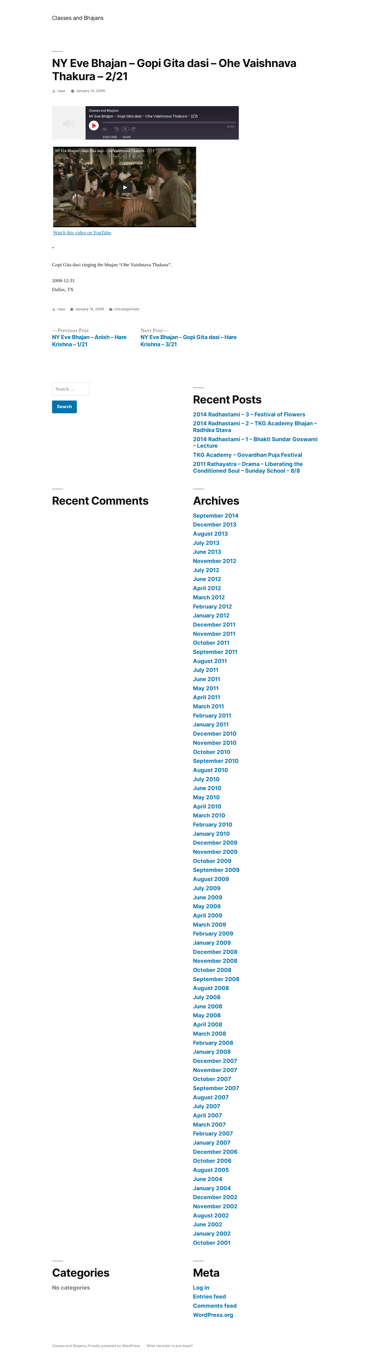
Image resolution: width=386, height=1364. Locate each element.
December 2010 (215, 733)
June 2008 (207, 1006)
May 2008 (207, 1015)
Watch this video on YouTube (82, 232)
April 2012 (207, 588)
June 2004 (207, 1179)
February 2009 (213, 933)
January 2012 (211, 615)
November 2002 (215, 1206)
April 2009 (207, 915)
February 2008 (213, 1042)
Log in (201, 1287)
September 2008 (216, 979)
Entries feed (209, 1296)
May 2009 (207, 906)
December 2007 (215, 1061)
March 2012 (209, 597)
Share (127, 137)
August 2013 (210, 533)
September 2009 (216, 870)
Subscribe (110, 137)
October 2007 (212, 1079)
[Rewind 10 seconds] (116, 129)
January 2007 (212, 1142)
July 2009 (206, 888)
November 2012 (214, 561)
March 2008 (209, 1033)
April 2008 (207, 1024)
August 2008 (211, 988)
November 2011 (214, 633)
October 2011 (211, 642)
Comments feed (215, 1305)
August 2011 (210, 661)
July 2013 (206, 542)
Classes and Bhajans (78, 18)
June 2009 (207, 897)
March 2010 (209, 815)
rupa (61, 91)
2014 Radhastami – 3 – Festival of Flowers (249, 414)
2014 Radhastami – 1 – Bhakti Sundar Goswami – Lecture (255, 442)
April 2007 (207, 1115)
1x (125, 128)
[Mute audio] (107, 129)
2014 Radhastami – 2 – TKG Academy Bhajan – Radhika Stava (255, 426)
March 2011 (208, 706)
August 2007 (211, 1097)
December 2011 (214, 624)
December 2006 (215, 1151)
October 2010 (212, 752)
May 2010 (206, 797)
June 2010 (207, 788)
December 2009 (215, 842)
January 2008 (212, 1051)
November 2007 (215, 1070)
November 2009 (215, 851)
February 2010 (212, 824)
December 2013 (214, 524)
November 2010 (215, 742)
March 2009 (209, 924)
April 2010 (207, 806)
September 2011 (215, 651)
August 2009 (211, 879)
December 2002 (215, 1197)
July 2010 (206, 779)
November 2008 (215, 960)
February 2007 (213, 1133)
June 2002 (207, 1224)
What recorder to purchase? (170, 1346)
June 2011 (206, 679)
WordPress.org (213, 1315)
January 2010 (211, 833)
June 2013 (207, 551)
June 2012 (207, 579)
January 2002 (212, 1233)
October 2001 (212, 1242)
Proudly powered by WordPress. (115, 1346)
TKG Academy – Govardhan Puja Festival (247, 454)
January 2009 (212, 942)
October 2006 (212, 1160)
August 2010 (210, 770)
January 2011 (211, 724)
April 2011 (206, 697)
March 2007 (209, 1124)
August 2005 (211, 1170)
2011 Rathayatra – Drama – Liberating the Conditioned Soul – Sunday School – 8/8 (248, 467)
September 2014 (216, 515)
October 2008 (212, 970)
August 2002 (211, 1215)
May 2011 (206, 688)
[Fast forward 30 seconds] (136, 129)
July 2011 (205, 670)
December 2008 (215, 952)
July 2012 (206, 570)
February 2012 (212, 606)
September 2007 (216, 1088)
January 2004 (212, 1188)
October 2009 (212, 861)
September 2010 (216, 761)
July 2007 (206, 1106)
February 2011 (212, 715)
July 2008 (206, 997)
